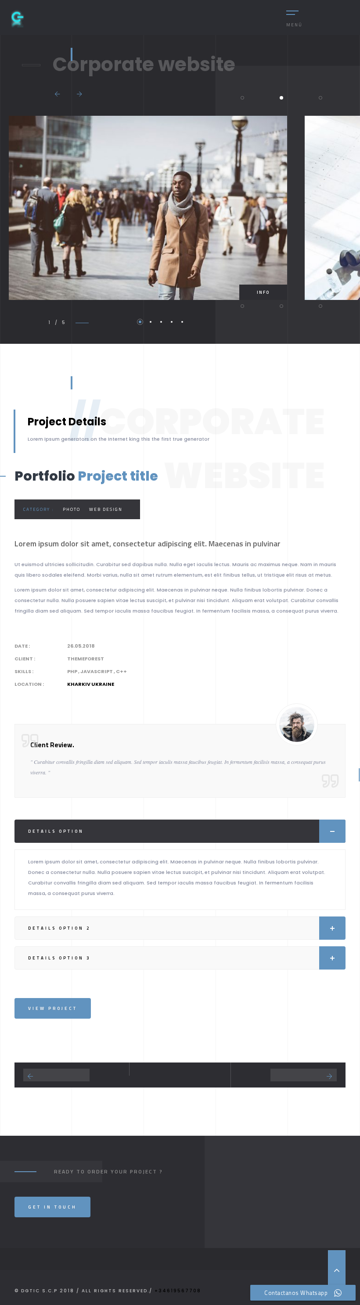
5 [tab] (182, 322)
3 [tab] (161, 322)
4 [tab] (172, 322)
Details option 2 (59, 928)
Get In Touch (52, 1207)
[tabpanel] (148, 208)
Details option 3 (59, 958)
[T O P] (337, 1270)
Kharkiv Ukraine (90, 684)
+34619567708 (178, 1290)
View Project (52, 1008)
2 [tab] (151, 322)
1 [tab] (140, 322)
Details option (56, 831)
